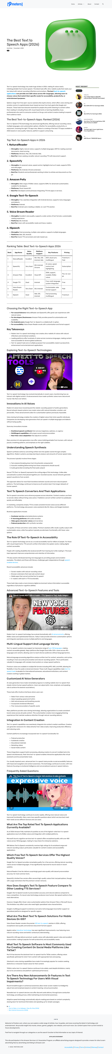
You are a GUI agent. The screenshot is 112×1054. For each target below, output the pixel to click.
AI (8, 50)
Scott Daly (9, 48)
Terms (82, 1047)
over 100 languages (55, 648)
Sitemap (94, 1047)
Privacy (76, 1047)
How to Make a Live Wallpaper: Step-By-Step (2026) (24, 1008)
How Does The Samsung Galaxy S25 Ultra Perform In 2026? (94, 122)
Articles (80, 4)
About (89, 4)
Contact (96, 4)
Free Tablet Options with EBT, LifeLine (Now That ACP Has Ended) (94, 97)
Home (73, 4)
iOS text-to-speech (41, 923)
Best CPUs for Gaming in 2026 (93, 114)
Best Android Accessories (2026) (18, 1010)
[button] (103, 4)
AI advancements (58, 634)
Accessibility (69, 1047)
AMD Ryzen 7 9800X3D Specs (92, 138)
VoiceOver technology (24, 930)
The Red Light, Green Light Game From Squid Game (93, 130)
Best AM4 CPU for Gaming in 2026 (94, 105)
